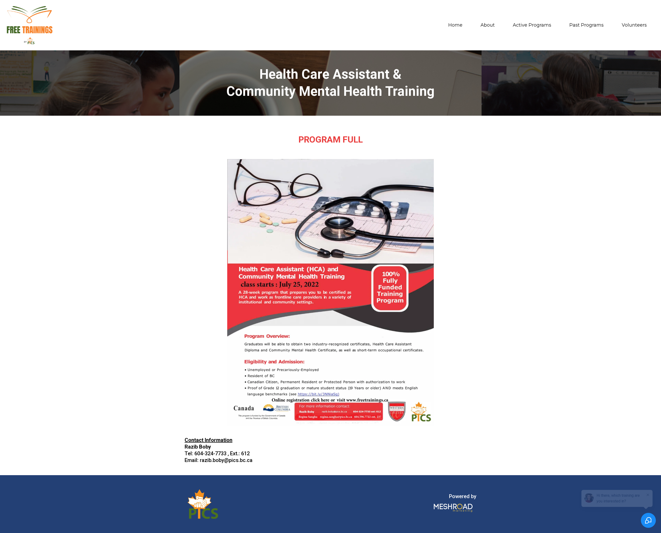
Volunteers (634, 25)
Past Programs (586, 25)
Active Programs (532, 25)
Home (455, 25)
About (488, 25)
